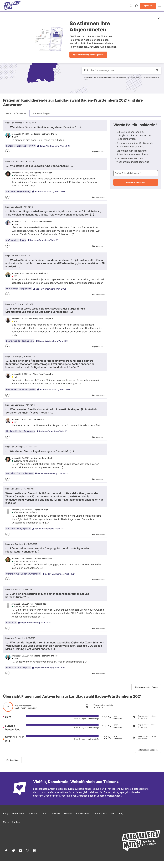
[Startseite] (12, 5)
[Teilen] (7, 151)
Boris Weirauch (40, 273)
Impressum (82, 813)
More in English (11, 822)
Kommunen (11, 389)
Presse (56, 813)
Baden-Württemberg (30, 573)
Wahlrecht (11, 667)
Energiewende (13, 341)
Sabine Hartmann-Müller (45, 134)
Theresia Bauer (40, 509)
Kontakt (68, 813)
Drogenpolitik (23, 528)
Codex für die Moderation (58, 795)
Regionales (29, 431)
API (113, 813)
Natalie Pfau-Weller (43, 221)
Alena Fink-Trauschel (43, 318)
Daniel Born (38, 419)
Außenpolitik (12, 240)
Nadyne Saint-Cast (42, 172)
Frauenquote (24, 667)
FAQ (121, 813)
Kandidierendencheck (16, 146)
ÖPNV (32, 146)
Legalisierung (23, 191)
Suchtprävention (25, 473)
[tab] (16, 113)
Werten (111, 795)
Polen (23, 240)
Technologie (28, 341)
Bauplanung (25, 288)
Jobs (45, 813)
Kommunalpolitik (27, 389)
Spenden (33, 813)
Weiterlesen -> (98, 152)
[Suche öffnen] (131, 5)
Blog (5, 813)
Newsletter (18, 813)
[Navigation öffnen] (159, 5)
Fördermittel (12, 288)
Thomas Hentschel (42, 558)
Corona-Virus (12, 573)
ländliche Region (14, 431)
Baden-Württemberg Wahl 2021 (54, 146)
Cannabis (10, 191)
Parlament (11, 622)
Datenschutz (100, 813)
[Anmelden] (136, 5)
